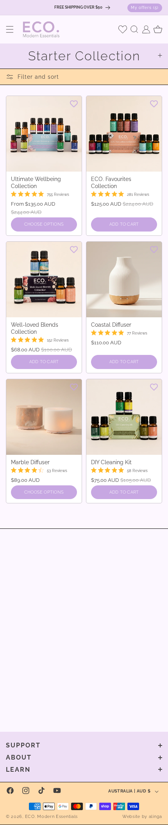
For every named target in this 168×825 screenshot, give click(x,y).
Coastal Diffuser (111, 325)
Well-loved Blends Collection (34, 328)
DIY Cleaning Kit (111, 462)
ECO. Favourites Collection (111, 182)
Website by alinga (142, 816)
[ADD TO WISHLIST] (74, 103)
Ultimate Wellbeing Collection (36, 182)
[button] (9, 29)
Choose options (44, 224)
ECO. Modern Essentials (51, 816)
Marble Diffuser (30, 462)
